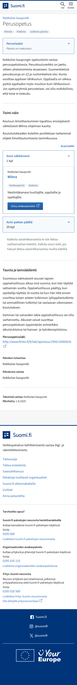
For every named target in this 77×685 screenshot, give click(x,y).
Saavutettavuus (13, 471)
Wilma (12, 176)
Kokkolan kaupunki (16, 18)
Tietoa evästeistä (14, 465)
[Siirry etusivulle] (17, 6)
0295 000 (9, 534)
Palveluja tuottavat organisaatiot (25, 477)
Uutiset (8, 490)
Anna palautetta (14, 496)
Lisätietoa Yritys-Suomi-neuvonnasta (25, 596)
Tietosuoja (10, 459)
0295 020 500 (11, 591)
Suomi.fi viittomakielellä (19, 484)
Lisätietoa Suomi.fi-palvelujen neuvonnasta (29, 539)
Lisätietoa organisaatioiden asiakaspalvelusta (30, 566)
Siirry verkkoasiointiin (27, 206)
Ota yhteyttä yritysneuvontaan (26, 601)
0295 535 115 (11, 561)
